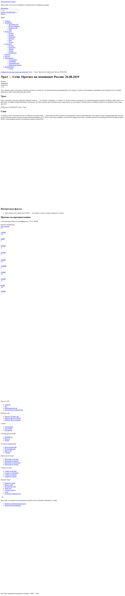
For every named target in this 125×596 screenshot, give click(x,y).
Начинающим (9, 67)
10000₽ (3, 232)
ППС (10, 30)
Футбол (11, 33)
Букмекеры (8, 23)
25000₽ (3, 252)
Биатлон (11, 38)
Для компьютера (14, 63)
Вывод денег (9, 485)
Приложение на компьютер (14, 410)
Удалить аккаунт (10, 490)
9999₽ (3, 239)
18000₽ (3, 291)
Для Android (13, 60)
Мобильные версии (15, 65)
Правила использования (13, 505)
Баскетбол (12, 37)
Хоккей (11, 35)
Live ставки (8, 428)
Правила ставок (10, 483)
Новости (7, 54)
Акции (7, 440)
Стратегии (8, 44)
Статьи (11, 68)
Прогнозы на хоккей (11, 461)
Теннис (11, 42)
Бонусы (7, 56)
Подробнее (4, 8)
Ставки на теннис (11, 476)
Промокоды (8, 437)
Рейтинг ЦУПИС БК (12, 416)
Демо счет (8, 488)
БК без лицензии (14, 26)
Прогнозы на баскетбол (12, 463)
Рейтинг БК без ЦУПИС (13, 418)
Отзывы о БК (13, 28)
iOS (6, 406)
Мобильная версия (11, 408)
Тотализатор (9, 427)
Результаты (8, 430)
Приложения (9, 58)
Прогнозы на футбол (12, 459)
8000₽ (3, 285)
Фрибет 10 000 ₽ (6, 12)
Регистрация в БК (11, 447)
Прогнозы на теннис (11, 464)
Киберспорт (13, 53)
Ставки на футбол (11, 471)
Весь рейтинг (5, 226)
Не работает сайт (10, 486)
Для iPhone (12, 61)
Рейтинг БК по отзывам (13, 420)
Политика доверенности (13, 494)
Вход (14, 12)
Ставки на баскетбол (12, 473)
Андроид (8, 404)
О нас (6, 492)
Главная (7, 21)
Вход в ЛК (8, 451)
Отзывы (7, 452)
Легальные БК (13, 24)
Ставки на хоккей (11, 474)
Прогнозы (8, 31)
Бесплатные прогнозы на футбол (17, 72)
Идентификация (10, 449)
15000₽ (3, 279)
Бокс (10, 40)
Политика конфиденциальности (15, 504)
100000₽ (3, 266)
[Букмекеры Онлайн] (8, 1)
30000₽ (3, 246)
